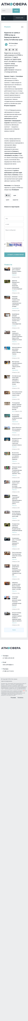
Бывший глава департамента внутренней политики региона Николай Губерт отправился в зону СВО (16, 570)
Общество (14, 290)
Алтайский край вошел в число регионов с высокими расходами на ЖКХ (16, 484)
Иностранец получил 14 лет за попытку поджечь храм (17, 393)
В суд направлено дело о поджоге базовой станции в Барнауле (16, 271)
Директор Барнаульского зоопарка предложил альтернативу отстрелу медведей (17, 284)
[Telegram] (13, 49)
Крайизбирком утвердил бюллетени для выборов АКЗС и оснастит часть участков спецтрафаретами (16, 319)
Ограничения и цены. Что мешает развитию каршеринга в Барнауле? (16, 541)
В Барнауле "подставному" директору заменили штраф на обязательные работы (17, 499)
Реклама (13, 697)
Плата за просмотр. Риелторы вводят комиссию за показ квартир (17, 555)
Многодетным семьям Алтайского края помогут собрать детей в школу (17, 365)
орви (14, 195)
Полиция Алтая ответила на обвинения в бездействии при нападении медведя (17, 527)
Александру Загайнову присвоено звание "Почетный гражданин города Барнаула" (16, 601)
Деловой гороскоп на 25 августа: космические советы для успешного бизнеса (17, 442)
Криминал (14, 274)
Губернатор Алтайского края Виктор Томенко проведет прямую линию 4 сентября (16, 586)
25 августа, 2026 (16, 277)
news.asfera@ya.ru (8, 664)
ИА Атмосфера (14, 4)
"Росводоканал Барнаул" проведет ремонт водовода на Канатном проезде (16, 406)
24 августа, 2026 (16, 463)
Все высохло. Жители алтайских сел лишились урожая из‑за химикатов (16, 456)
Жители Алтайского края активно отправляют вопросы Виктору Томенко (17, 351)
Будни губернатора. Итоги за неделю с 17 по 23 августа (17, 429)
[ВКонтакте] (6, 49)
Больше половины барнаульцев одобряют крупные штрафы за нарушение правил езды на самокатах (17, 616)
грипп (7, 200)
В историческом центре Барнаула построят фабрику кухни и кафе (16, 514)
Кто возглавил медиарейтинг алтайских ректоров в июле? (17, 417)
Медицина (7, 27)
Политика (14, 325)
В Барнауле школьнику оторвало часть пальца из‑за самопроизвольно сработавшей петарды (16, 301)
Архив (14, 630)
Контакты (20, 697)
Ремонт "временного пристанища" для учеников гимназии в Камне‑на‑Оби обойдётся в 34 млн (17, 335)
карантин (15, 200)
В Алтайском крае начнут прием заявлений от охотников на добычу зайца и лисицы (16, 380)
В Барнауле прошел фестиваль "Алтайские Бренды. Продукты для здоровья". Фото (17, 470)
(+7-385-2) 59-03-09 (8, 658)
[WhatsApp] (16, 49)
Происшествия (15, 308)
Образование (15, 370)
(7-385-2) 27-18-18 (8, 671)
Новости (8, 265)
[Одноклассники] (9, 49)
